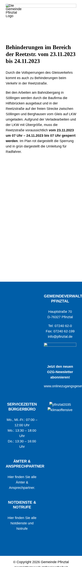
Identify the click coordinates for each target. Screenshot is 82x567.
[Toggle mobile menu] (74, 7)
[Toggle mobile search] (67, 7)
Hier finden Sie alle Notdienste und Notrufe (22, 523)
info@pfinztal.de (60, 337)
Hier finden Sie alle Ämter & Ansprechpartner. (22, 482)
